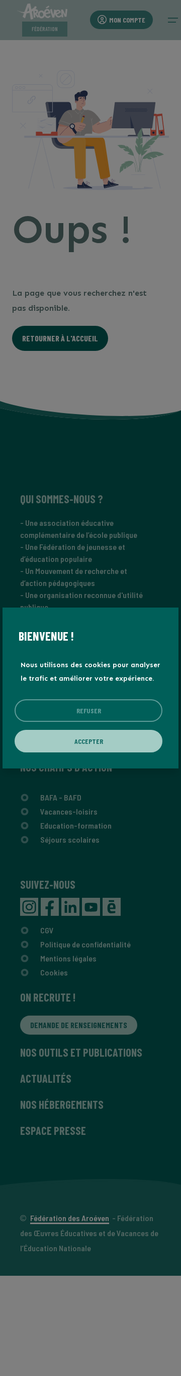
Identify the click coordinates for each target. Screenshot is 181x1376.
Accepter (88, 741)
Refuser (88, 710)
